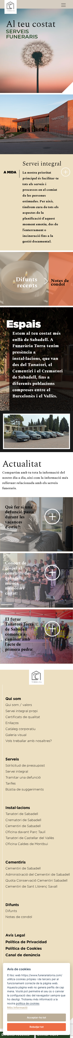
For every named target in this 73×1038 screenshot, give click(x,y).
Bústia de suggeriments (24, 789)
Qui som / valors (18, 705)
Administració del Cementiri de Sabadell (37, 874)
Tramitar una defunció (23, 777)
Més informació (17, 1007)
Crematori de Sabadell (23, 820)
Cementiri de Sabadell (23, 826)
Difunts (11, 911)
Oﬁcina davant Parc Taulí (25, 832)
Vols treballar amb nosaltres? (28, 741)
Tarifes (10, 783)
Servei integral (16, 771)
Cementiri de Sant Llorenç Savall (31, 886)
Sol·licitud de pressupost (25, 765)
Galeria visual (15, 735)
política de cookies (27, 1003)
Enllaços (12, 723)
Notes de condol (18, 917)
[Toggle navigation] (63, 5)
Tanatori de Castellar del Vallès (29, 838)
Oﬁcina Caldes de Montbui (26, 844)
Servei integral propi (21, 711)
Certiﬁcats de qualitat (22, 717)
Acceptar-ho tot (36, 1017)
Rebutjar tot (37, 1026)
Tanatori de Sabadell (21, 814)
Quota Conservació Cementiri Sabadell (36, 880)
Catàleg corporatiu (20, 729)
